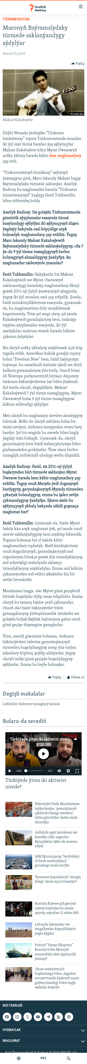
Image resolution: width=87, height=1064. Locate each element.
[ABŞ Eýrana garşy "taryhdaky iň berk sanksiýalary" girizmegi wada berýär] (18, 861)
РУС (44, 1058)
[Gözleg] (68, 1058)
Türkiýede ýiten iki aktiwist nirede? (41, 739)
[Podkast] (18, 1058)
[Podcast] (69, 1017)
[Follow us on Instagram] (17, 1017)
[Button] (78, 64)
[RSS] (58, 1017)
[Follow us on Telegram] (48, 1017)
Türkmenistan (16, 20)
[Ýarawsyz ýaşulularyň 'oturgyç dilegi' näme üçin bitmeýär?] (18, 882)
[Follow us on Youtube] (38, 1017)
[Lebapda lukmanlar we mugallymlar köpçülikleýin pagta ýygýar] (18, 929)
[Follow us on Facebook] (7, 1017)
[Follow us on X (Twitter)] (27, 1017)
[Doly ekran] (77, 770)
